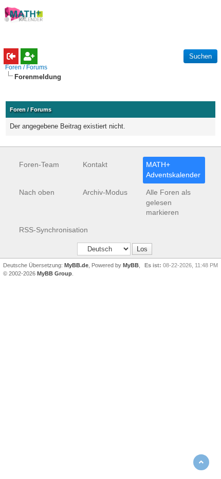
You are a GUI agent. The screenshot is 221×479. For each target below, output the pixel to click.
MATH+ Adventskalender (173, 169)
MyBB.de (76, 265)
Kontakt (95, 164)
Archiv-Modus (105, 192)
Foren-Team (39, 164)
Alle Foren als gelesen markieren (168, 202)
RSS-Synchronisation (53, 230)
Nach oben (36, 192)
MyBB (131, 265)
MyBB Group (54, 273)
